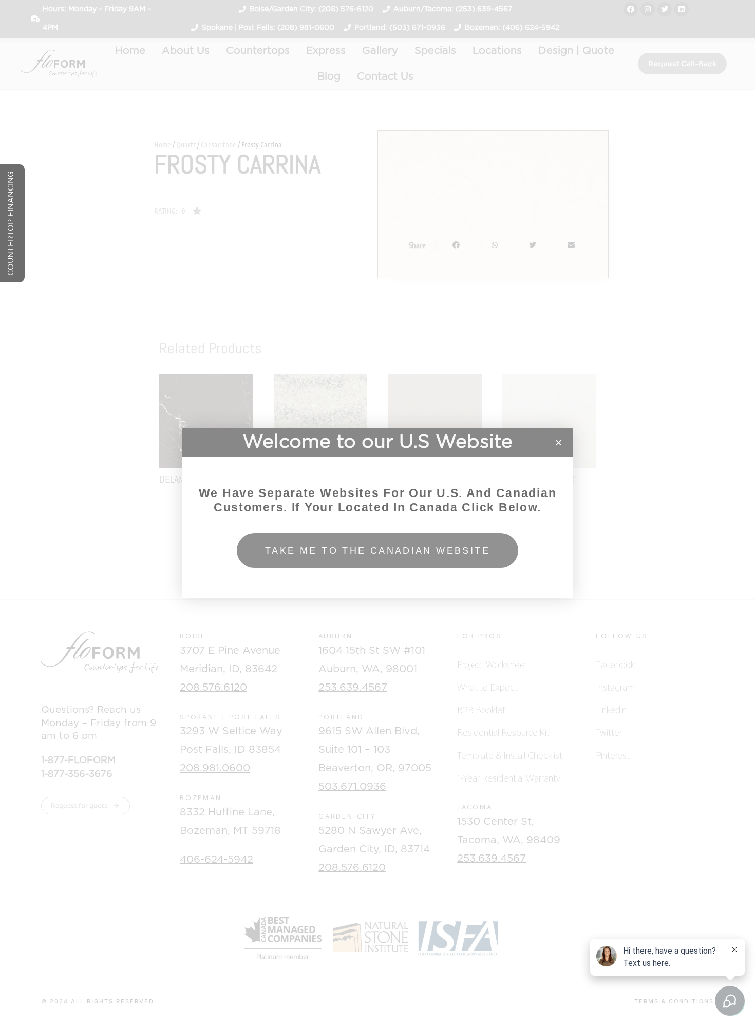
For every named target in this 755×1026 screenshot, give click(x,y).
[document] (377, 513)
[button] (558, 442)
